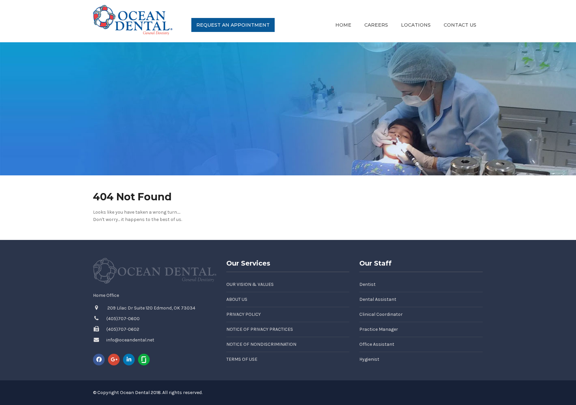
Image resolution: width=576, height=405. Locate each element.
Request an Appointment (233, 25)
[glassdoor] (144, 359)
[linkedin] (129, 359)
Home (343, 25)
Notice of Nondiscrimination (261, 344)
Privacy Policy (243, 314)
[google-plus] (114, 359)
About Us (236, 299)
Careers (376, 25)
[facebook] (99, 359)
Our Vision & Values (250, 284)
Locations (416, 25)
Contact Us (460, 25)
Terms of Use (241, 359)
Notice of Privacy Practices (259, 329)
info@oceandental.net (130, 340)
